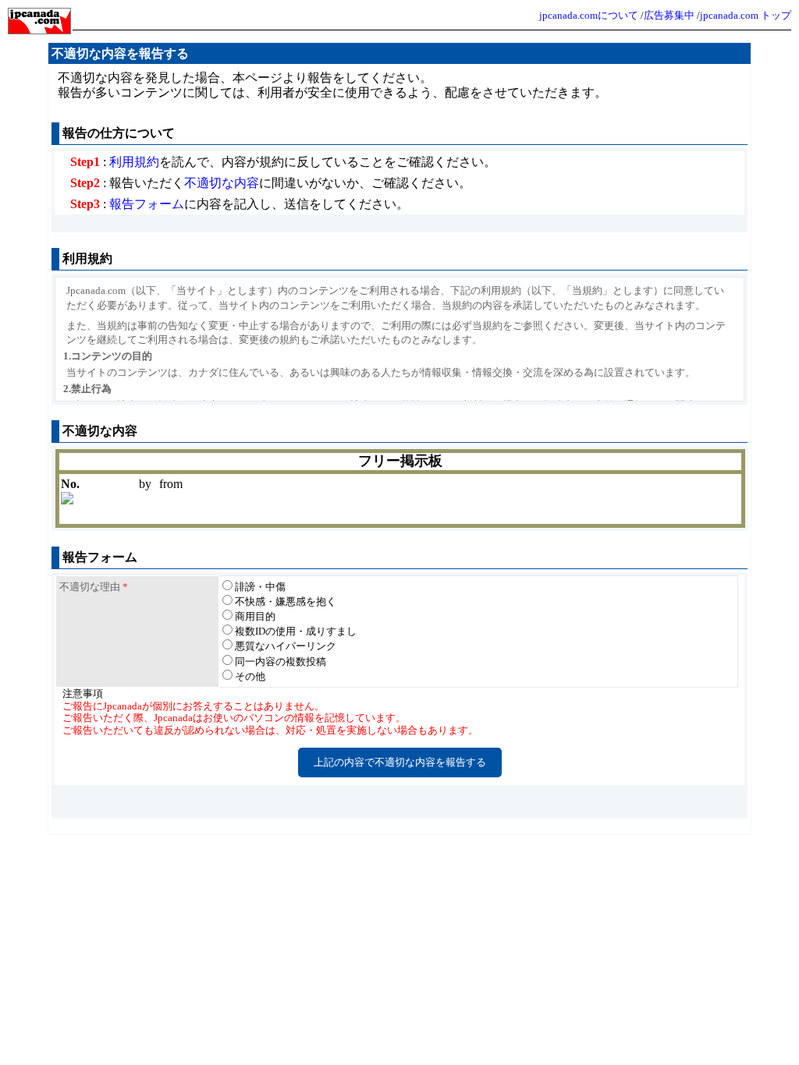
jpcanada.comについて (588, 15)
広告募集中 (669, 15)
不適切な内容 (221, 182)
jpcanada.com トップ (745, 15)
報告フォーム (146, 204)
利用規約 (134, 161)
